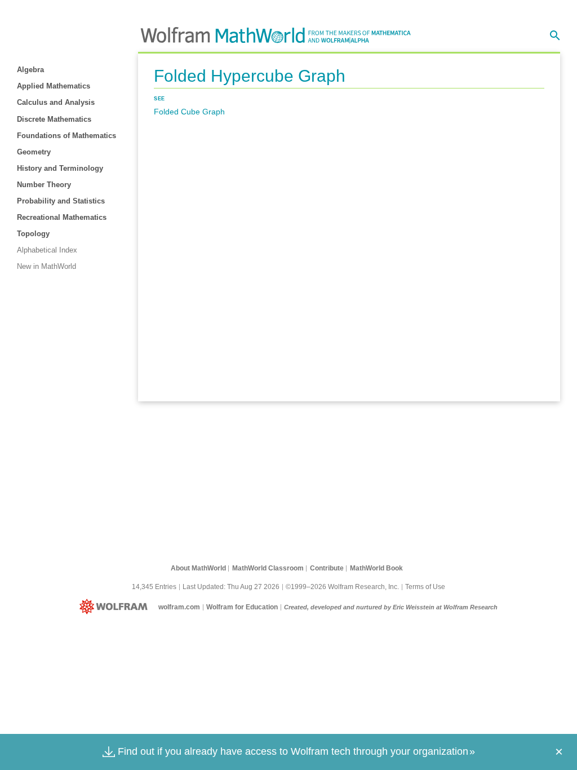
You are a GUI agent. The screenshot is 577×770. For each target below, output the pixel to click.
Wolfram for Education (242, 607)
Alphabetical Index (47, 250)
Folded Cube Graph (189, 111)
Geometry (34, 152)
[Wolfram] (115, 607)
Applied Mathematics (53, 86)
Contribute (327, 568)
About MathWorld (198, 568)
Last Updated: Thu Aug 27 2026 (231, 587)
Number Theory (44, 184)
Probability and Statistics (61, 201)
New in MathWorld (46, 266)
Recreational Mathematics (61, 217)
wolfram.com (179, 607)
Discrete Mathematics (54, 119)
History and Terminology (60, 168)
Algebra (30, 69)
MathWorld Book (376, 568)
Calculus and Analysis (56, 102)
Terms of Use (425, 587)
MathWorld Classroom (268, 568)
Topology (33, 233)
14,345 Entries (154, 587)
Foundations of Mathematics (66, 135)
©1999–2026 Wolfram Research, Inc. (342, 587)
